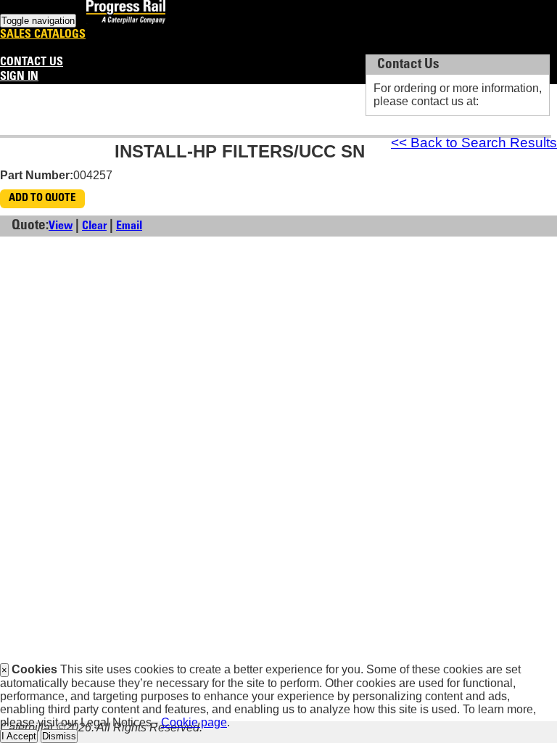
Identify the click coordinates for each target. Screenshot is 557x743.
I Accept (18, 736)
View (61, 226)
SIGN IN (19, 77)
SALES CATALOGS (43, 35)
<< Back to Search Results (474, 142)
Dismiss (59, 736)
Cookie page (194, 722)
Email (129, 226)
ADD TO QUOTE (42, 198)
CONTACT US (31, 62)
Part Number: (36, 175)
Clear (94, 226)
